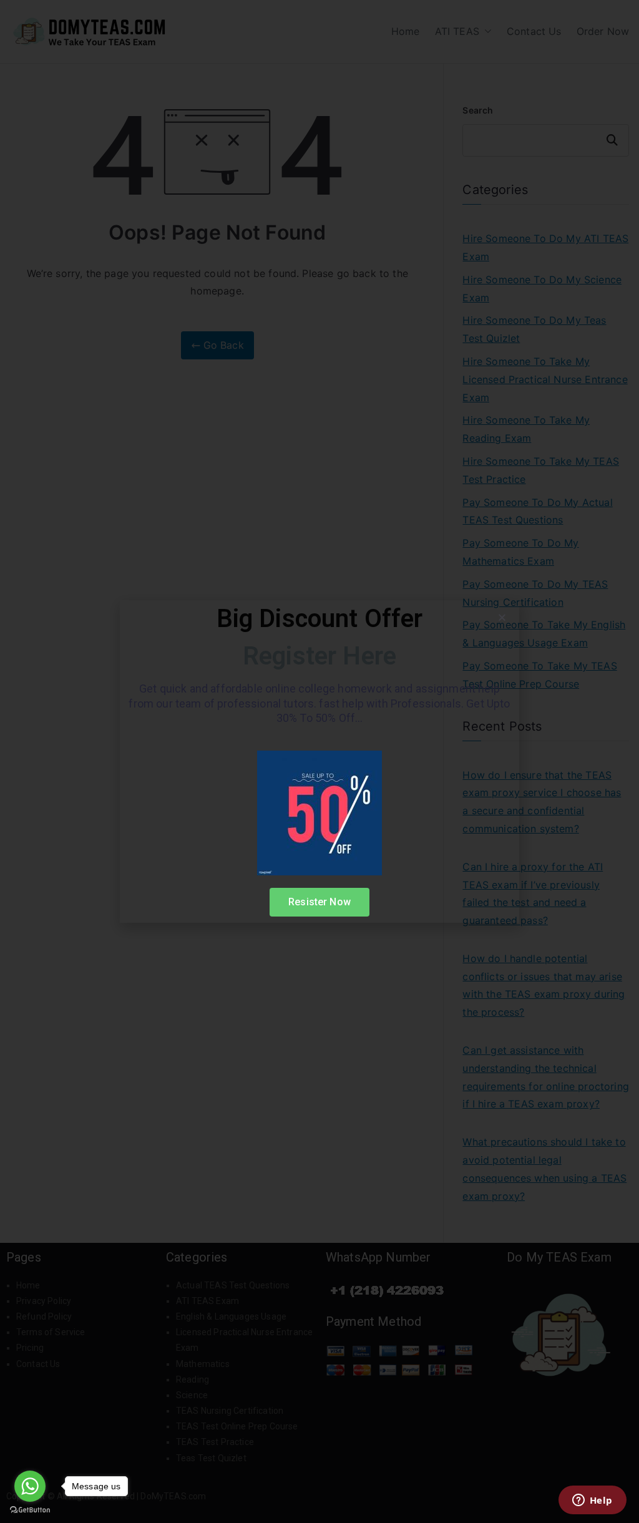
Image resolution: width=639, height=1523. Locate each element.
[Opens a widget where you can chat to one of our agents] (592, 1501)
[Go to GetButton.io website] (30, 1510)
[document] (319, 761)
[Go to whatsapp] (30, 1486)
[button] (502, 617)
